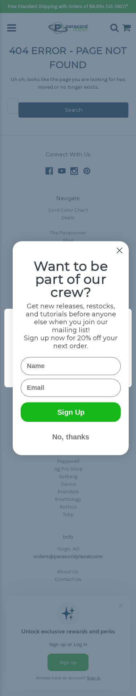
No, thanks (70, 436)
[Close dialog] (119, 250)
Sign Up (71, 412)
